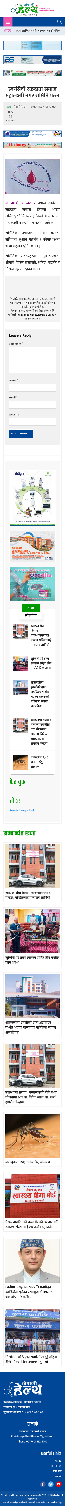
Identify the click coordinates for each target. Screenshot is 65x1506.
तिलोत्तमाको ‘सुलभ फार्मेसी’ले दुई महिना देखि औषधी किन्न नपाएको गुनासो (31, 1359)
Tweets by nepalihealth (23, 810)
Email (13, 397)
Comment (16, 343)
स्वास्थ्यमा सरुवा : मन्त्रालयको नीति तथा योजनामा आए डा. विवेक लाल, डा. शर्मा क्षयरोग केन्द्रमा (41, 731)
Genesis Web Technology (49, 1502)
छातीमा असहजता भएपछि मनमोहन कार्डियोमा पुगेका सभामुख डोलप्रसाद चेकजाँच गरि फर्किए (28, 1292)
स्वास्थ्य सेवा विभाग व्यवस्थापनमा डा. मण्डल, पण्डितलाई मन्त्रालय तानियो (41, 636)
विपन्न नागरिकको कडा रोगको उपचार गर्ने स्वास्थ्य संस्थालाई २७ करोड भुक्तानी (31, 1224)
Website (14, 414)
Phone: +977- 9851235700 (32, 1441)
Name (13, 380)
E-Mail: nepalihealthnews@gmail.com (32, 1436)
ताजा (30, 608)
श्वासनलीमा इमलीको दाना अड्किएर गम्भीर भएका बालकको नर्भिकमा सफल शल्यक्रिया (40, 694)
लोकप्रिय (31, 616)
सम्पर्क (58, 1477)
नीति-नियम (56, 1466)
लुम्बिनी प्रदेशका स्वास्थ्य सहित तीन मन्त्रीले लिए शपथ (41, 663)
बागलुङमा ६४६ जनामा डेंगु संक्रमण (39, 762)
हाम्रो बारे (57, 1471)
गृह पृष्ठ (58, 1461)
